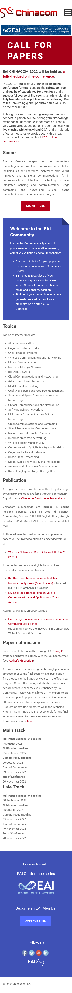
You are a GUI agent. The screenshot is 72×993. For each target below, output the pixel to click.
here (29, 721)
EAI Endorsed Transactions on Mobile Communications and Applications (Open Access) (33, 597)
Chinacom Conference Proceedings (43, 498)
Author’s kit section (21, 660)
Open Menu (68, 12)
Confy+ (58, 651)
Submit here (35, 205)
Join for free (35, 920)
